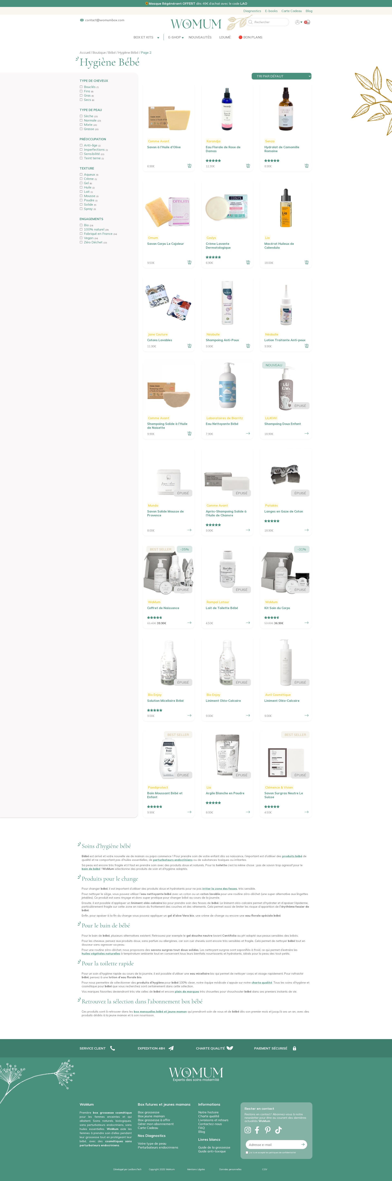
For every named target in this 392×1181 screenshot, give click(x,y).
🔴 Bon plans (250, 37)
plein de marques (187, 991)
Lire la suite (189, 623)
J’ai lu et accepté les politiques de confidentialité (272, 1152)
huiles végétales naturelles (101, 953)
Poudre (89, 200)
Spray (88, 209)
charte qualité (262, 982)
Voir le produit (307, 433)
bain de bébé (91, 869)
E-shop (174, 37)
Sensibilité (92, 154)
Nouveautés (200, 37)
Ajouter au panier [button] (189, 166)
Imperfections (94, 149)
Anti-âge (90, 145)
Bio (86, 225)
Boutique (99, 52)
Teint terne (92, 158)
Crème (89, 179)
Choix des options (248, 433)
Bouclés (90, 87)
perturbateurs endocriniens (173, 860)
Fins (87, 91)
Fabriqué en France (98, 234)
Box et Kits (143, 37)
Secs (87, 100)
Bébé (112, 52)
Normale (90, 120)
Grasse (89, 129)
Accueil (85, 52)
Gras (87, 95)
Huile (87, 187)
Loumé (225, 37)
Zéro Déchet (93, 242)
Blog (309, 11)
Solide (88, 204)
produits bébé (292, 856)
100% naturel (94, 229)
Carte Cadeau (292, 11)
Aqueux (89, 174)
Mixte (88, 125)
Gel (86, 183)
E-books (271, 11)
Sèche (88, 116)
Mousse (89, 196)
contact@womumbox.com (104, 20)
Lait (87, 191)
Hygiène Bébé (128, 52)
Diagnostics (252, 11)
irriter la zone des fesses (219, 888)
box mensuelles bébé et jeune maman (160, 1011)
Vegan (89, 238)
